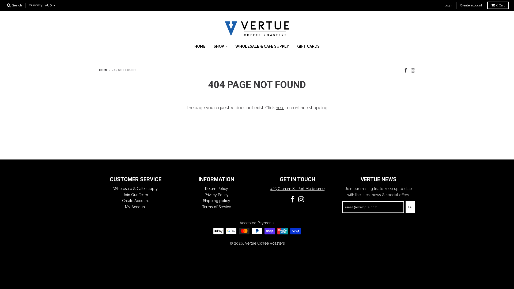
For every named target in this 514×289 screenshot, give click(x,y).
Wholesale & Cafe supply (262, 46)
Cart (500, 5)
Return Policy (216, 189)
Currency (36, 5)
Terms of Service (216, 207)
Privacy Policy (217, 195)
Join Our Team (135, 195)
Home (200, 46)
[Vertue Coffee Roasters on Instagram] (413, 70)
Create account (471, 5)
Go (410, 207)
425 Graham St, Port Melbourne (297, 189)
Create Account (135, 201)
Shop (219, 46)
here (280, 107)
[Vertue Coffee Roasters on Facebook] (405, 70)
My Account (135, 207)
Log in (448, 5)
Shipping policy (216, 201)
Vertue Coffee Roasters (265, 243)
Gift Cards (308, 46)
